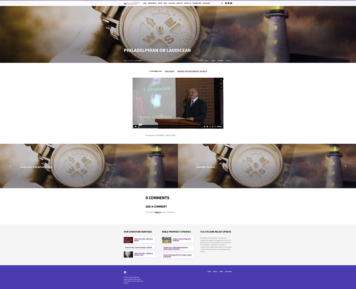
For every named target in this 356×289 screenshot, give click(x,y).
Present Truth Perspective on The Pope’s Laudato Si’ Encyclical (177, 255)
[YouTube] (229, 3)
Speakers (220, 60)
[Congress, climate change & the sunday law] (166, 240)
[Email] (231, 3)
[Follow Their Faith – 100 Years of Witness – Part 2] (128, 254)
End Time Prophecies (192, 71)
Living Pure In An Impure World (36, 167)
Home (145, 3)
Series (213, 60)
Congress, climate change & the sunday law (182, 239)
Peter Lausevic (169, 71)
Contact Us (187, 3)
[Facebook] (226, 3)
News (165, 3)
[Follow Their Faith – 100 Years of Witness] (128, 240)
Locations (171, 3)
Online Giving (197, 3)
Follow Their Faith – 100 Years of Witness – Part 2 (143, 254)
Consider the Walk (205, 167)
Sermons (131, 60)
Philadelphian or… (140, 60)
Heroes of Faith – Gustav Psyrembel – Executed (138, 247)
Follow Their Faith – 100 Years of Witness (143, 239)
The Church (203, 71)
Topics (206, 60)
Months (228, 60)
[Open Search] (222, 3)
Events (160, 3)
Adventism (180, 71)
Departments (152, 3)
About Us (180, 3)
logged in (158, 212)
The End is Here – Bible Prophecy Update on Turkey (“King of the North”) (175, 248)
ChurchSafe (206, 3)
